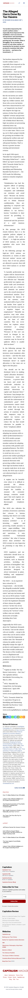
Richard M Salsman (11, 20)
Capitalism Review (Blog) (9, 882)
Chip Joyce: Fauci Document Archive (11, 922)
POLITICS (6, 792)
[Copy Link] (21, 717)
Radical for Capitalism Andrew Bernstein (13, 939)
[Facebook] (10, 717)
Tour (17, 979)
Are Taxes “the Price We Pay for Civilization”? (12, 816)
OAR (3, 942)
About (6, 975)
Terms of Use (19, 975)
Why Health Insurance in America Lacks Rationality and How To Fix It (14, 811)
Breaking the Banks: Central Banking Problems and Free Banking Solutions (12, 743)
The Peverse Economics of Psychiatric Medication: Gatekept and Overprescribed (14, 805)
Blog (10, 979)
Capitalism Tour (6, 869)
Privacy (5, 977)
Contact (10, 977)
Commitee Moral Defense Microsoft (12, 958)
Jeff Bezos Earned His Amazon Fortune (14, 827)
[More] (24, 717)
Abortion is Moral (7, 950)
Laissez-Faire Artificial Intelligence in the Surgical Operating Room (13, 799)
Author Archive (19, 787)
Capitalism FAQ (6, 874)
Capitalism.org (6, 934)
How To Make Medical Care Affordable (14, 795)
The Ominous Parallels (8, 952)
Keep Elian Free (6, 961)
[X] (4, 717)
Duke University (20, 730)
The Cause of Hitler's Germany (10, 955)
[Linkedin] (7, 717)
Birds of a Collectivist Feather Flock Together (13, 916)
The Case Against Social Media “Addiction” (11, 841)
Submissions (11, 975)
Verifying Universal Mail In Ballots (10, 920)
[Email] (18, 717)
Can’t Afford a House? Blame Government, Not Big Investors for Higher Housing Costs (12, 832)
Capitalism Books (7, 878)
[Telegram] (15, 717)
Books (14, 977)
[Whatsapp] (12, 717)
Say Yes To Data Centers (8, 918)
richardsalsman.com (8, 783)
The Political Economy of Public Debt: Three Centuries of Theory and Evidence (14, 748)
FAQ (14, 979)
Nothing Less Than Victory (9, 937)
